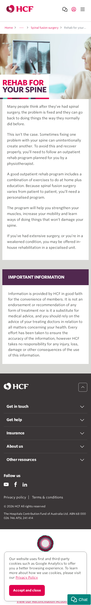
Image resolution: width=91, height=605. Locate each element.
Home (9, 27)
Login (73, 9)
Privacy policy (15, 497)
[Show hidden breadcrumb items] (21, 27)
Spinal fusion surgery (45, 27)
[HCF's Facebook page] (15, 484)
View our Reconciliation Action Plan (45, 601)
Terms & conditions (47, 497)
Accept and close (27, 590)
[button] (79, 599)
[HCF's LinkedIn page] (24, 484)
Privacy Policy (27, 577)
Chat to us (65, 9)
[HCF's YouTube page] (6, 484)
